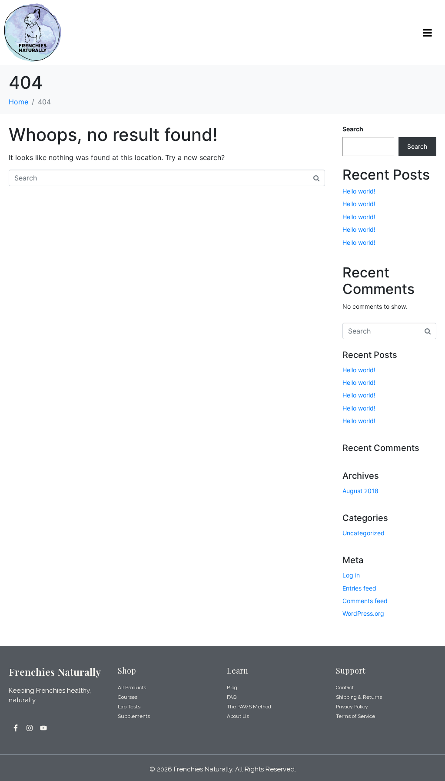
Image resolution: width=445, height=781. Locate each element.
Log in (351, 575)
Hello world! (358, 191)
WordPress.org (363, 613)
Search (352, 129)
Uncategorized (363, 533)
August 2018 (360, 490)
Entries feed (359, 588)
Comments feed (365, 600)
